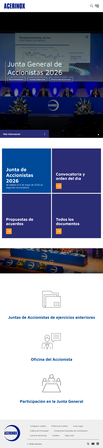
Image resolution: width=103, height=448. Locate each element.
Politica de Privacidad (39, 431)
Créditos (55, 435)
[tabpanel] (51, 69)
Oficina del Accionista (61, 79)
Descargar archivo (59, 186)
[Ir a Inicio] (14, 6)
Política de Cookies (60, 426)
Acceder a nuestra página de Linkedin (98, 443)
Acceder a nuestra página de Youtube (93, 443)
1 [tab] (98, 134)
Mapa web (69, 435)
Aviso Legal (78, 426)
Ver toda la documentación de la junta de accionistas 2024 (59, 231)
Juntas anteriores (37, 79)
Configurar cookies (38, 426)
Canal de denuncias (38, 435)
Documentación (16, 79)
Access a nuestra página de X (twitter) (88, 443)
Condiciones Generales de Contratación (71, 431)
